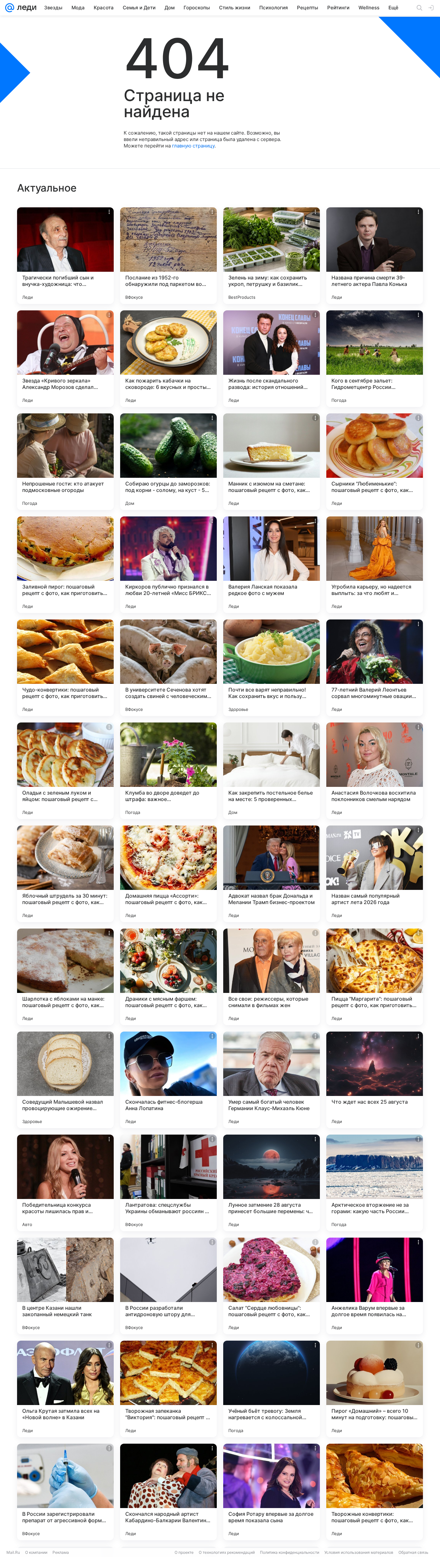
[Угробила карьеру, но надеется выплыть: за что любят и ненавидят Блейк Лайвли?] (374, 564)
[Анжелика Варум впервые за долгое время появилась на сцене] (374, 1286)
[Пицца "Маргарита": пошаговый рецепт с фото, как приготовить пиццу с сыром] (374, 977)
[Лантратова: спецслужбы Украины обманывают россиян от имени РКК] (168, 1183)
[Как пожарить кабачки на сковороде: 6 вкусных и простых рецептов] (168, 358)
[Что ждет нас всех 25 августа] (374, 1080)
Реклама (61, 1552)
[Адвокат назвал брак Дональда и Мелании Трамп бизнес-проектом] (271, 874)
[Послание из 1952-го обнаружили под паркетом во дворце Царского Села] (168, 255)
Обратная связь (413, 1552)
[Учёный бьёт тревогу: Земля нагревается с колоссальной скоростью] (271, 1389)
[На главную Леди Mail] (25, 7)
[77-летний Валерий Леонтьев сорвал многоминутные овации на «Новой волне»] (374, 667)
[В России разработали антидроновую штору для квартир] (168, 1286)
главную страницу (193, 146)
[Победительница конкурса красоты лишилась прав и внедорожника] (65, 1183)
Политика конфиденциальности (289, 1552)
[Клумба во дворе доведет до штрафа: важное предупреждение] (168, 770)
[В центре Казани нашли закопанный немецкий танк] (65, 1286)
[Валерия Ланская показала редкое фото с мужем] (271, 564)
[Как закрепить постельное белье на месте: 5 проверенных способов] (271, 770)
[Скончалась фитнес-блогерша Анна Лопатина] (168, 1080)
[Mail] (9, 7)
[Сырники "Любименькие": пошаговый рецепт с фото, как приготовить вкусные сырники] (374, 461)
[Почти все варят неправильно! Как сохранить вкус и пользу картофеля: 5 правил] (271, 667)
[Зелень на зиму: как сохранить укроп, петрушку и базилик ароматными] (271, 255)
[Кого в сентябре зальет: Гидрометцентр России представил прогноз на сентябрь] (374, 358)
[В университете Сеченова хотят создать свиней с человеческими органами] (168, 667)
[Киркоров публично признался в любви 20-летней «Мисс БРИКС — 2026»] (168, 564)
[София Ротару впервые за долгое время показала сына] (271, 1492)
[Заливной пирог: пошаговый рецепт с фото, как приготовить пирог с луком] (65, 564)
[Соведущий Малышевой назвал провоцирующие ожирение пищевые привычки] (65, 1080)
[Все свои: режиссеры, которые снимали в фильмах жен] (271, 977)
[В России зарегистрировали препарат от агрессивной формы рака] (65, 1492)
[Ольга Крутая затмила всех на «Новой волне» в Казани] (65, 1389)
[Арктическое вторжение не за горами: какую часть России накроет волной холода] (374, 1183)
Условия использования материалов (358, 1552)
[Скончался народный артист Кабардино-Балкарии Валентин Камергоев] (168, 1492)
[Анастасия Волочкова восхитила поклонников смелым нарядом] (374, 770)
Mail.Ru (13, 1552)
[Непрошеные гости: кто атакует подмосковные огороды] (65, 461)
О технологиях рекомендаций (227, 1552)
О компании (36, 1552)
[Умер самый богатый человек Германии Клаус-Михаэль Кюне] (271, 1080)
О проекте (184, 1552)
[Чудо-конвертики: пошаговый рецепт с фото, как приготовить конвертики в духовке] (65, 667)
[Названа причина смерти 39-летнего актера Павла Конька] (374, 255)
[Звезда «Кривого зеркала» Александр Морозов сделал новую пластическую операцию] (65, 358)
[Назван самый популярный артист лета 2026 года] (374, 874)
